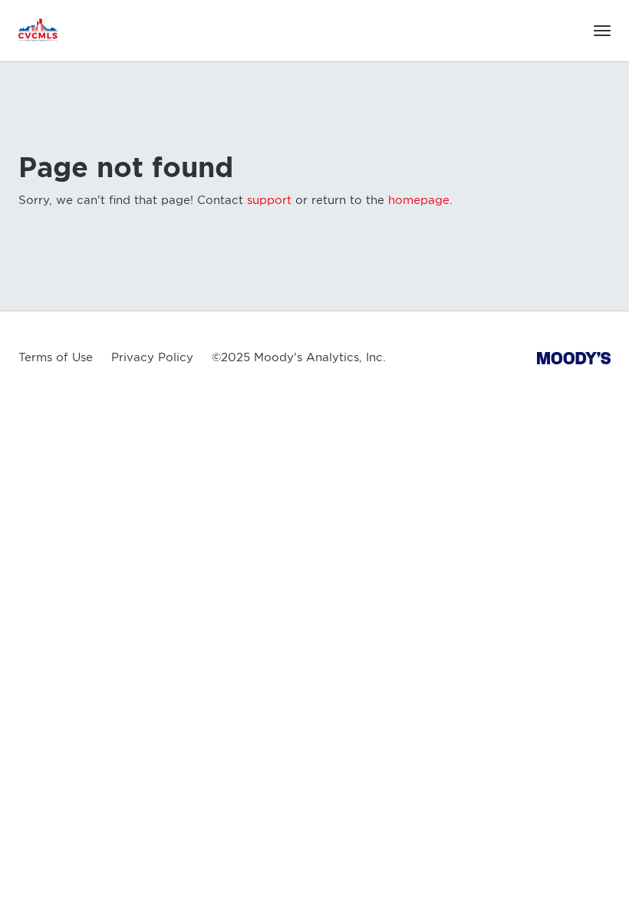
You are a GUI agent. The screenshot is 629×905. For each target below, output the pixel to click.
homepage (419, 200)
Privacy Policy (152, 357)
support (269, 200)
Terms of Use (55, 357)
